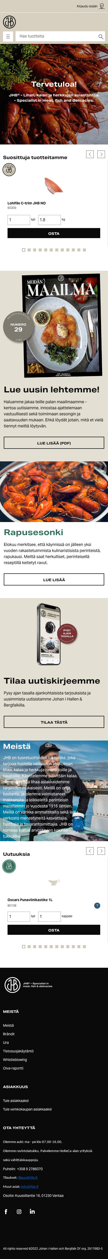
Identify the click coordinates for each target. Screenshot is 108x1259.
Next (101, 154)
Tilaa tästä (54, 722)
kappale (67, 916)
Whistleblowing (15, 1059)
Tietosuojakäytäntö (18, 1051)
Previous (90, 154)
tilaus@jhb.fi (27, 1178)
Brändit (9, 1034)
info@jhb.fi (29, 1187)
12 (84, 249)
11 (78, 249)
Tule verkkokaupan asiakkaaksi (27, 1109)
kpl (33, 219)
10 (73, 249)
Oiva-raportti (13, 1068)
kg (63, 219)
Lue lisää (54, 580)
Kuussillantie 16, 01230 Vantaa (39, 1195)
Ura (6, 1042)
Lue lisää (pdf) (54, 443)
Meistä (8, 1025)
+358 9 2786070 (30, 1169)
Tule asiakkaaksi (16, 1100)
